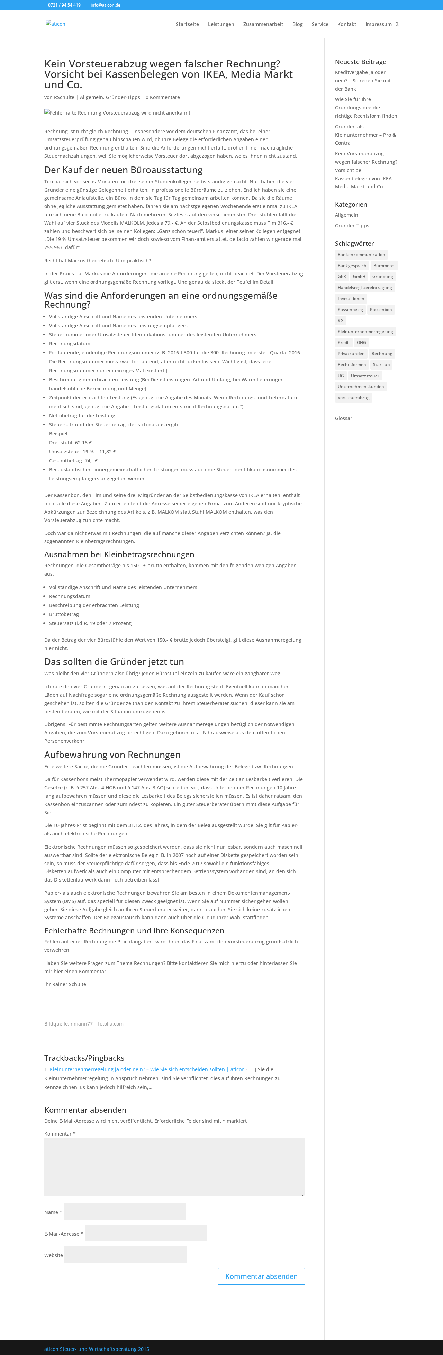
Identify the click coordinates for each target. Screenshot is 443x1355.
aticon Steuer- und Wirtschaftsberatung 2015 (96, 1349)
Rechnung (382, 353)
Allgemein (91, 97)
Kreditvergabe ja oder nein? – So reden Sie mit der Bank (363, 80)
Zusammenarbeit (263, 24)
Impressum (378, 24)
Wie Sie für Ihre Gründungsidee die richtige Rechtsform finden (366, 107)
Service (320, 24)
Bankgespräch (352, 266)
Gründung (382, 276)
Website (53, 1255)
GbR (342, 276)
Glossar (343, 418)
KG (341, 321)
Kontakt (346, 24)
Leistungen (221, 24)
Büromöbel (384, 266)
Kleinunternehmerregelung (365, 331)
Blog (297, 24)
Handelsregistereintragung (365, 287)
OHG (361, 342)
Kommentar (60, 1133)
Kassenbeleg (350, 310)
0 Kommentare (163, 97)
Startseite (187, 24)
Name (53, 1212)
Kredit (344, 342)
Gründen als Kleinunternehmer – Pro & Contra (365, 134)
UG (341, 376)
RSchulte (64, 97)
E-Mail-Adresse (63, 1233)
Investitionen (351, 298)
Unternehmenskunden (361, 386)
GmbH (359, 276)
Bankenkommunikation (361, 255)
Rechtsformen (352, 365)
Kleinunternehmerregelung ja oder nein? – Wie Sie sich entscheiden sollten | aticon (147, 1069)
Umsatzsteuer (365, 376)
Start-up (381, 365)
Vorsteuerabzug (354, 397)
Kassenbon (381, 310)
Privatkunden (351, 353)
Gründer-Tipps (123, 97)
